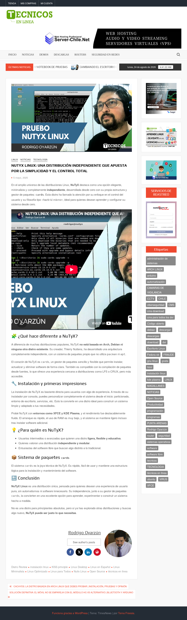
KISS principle (60, 567)
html (149, 367)
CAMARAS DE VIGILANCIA (155, 290)
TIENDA (12, 3)
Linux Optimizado (37, 571)
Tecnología (40, 159)
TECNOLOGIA (155, 467)
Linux (14, 159)
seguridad (164, 435)
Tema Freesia (126, 613)
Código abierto (155, 323)
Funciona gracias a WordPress (70, 613)
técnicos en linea (117, 571)
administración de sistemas (157, 261)
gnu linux (152, 361)
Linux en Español (100, 567)
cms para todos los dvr (160, 317)
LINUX (168, 379)
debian (151, 330)
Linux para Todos (61, 571)
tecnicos (152, 460)
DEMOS (43, 54)
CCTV (150, 298)
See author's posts (84, 542)
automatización (156, 282)
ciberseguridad (155, 305)
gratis (165, 361)
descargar (165, 330)
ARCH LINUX (155, 269)
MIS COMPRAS (28, 3)
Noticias (25, 159)
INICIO (12, 54)
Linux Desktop (79, 567)
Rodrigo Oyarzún (84, 532)
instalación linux (39, 567)
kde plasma (154, 379)
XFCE (150, 485)
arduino (151, 275)
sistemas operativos (158, 442)
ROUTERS (80, 54)
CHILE (162, 298)
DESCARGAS (61, 54)
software (152, 448)
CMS (171, 305)
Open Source (97, 571)
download (152, 342)
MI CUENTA (47, 3)
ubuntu (151, 479)
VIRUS (163, 479)
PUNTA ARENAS (157, 423)
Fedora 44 (153, 354)
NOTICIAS (28, 54)
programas (153, 417)
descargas (153, 336)
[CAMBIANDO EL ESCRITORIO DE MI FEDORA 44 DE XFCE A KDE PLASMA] (59, 67)
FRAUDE (168, 354)
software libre (155, 454)
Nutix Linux (80, 571)
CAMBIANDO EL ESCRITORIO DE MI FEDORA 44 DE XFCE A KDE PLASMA (108, 67)
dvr (164, 342)
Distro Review (19, 567)
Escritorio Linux (156, 348)
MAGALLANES (155, 386)
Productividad (155, 404)
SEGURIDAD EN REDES (106, 54)
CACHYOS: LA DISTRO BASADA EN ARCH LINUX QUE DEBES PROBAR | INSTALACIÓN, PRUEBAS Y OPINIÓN (70, 586)
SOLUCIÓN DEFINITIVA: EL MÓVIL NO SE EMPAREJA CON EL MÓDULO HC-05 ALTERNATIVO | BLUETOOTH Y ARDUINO (71, 592)
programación (155, 410)
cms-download (155, 311)
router (150, 435)
